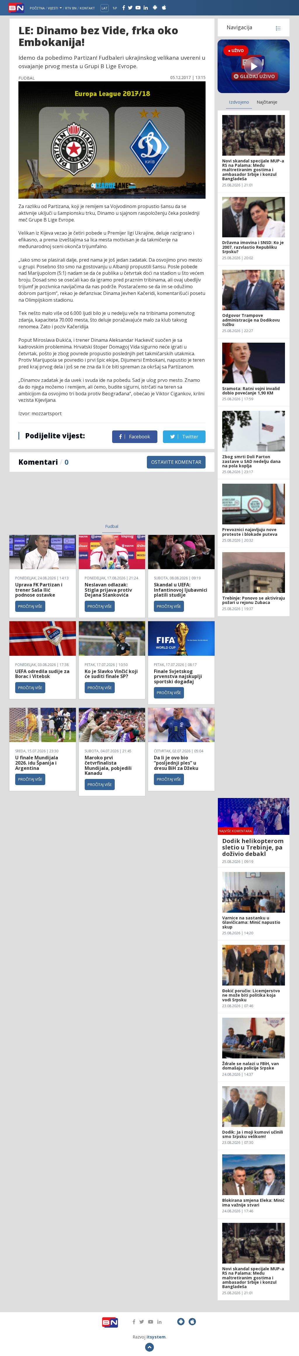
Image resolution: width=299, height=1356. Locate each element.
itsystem (156, 1337)
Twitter (189, 436)
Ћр (115, 8)
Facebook (139, 436)
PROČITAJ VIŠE (30, 606)
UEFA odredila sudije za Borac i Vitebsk (42, 674)
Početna (37, 8)
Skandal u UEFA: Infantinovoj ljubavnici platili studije (180, 589)
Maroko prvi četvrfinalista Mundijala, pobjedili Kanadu (108, 765)
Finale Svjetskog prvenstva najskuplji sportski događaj (178, 676)
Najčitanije (267, 102)
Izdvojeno (239, 102)
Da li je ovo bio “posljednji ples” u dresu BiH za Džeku (176, 762)
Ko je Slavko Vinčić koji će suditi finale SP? (111, 674)
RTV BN (71, 8)
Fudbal (111, 526)
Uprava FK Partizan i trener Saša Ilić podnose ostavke (38, 589)
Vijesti (53, 8)
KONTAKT (87, 8)
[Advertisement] (67, 501)
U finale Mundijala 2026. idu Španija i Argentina (36, 762)
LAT (104, 8)
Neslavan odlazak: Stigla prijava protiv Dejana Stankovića (108, 589)
